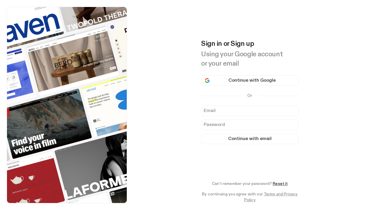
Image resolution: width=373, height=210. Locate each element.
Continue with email (250, 138)
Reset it (280, 184)
